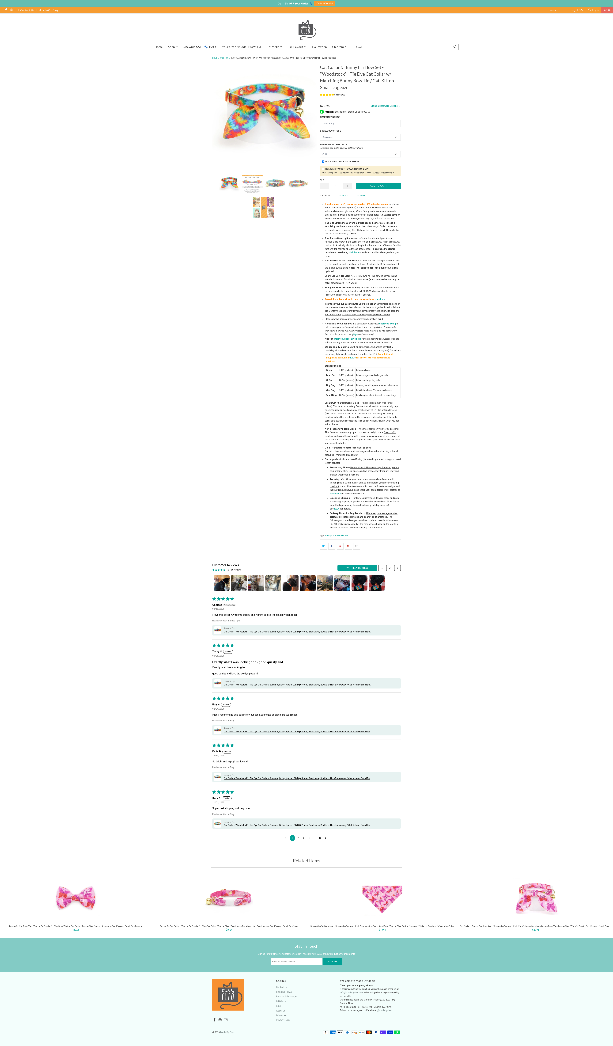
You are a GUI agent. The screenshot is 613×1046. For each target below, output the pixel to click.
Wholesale (281, 1015)
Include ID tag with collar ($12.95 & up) (347, 169)
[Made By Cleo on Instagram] (11, 10)
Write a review (357, 567)
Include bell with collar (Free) (342, 161)
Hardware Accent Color (341, 146)
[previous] (218, 116)
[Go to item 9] (359, 583)
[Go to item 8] (342, 583)
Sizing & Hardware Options (384, 106)
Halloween (319, 47)
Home (159, 47)
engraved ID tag (387, 323)
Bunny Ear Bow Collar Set (336, 535)
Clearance (339, 47)
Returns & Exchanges (287, 996)
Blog (55, 9)
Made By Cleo (227, 1032)
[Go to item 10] (377, 583)
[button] (327, 94)
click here (353, 252)
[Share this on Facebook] (331, 546)
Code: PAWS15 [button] (325, 3)
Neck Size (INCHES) (330, 117)
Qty (322, 180)
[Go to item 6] (308, 583)
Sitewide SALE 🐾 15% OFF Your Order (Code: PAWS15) (222, 47)
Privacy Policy (283, 1020)
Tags (355, 334)
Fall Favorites (297, 47)
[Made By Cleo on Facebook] (6, 10)
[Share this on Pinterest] (340, 546)
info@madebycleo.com (351, 992)
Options (344, 195)
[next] (311, 116)
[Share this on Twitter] (323, 546)
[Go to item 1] (222, 583)
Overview (325, 195)
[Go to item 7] (325, 583)
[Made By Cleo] (306, 30)
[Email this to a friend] (356, 546)
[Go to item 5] (291, 583)
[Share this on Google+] (348, 546)
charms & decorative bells (347, 339)
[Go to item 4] (273, 583)
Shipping (361, 195)
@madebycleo (384, 1010)
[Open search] (381, 568)
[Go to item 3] (256, 583)
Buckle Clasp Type (330, 131)
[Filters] (389, 568)
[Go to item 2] (239, 583)
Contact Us (27, 9)
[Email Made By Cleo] (17, 10)
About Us (280, 1010)
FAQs (353, 357)
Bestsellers (274, 47)
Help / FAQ (43, 9)
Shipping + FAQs (284, 992)
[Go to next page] (326, 838)
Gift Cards (281, 1001)
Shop (172, 47)
